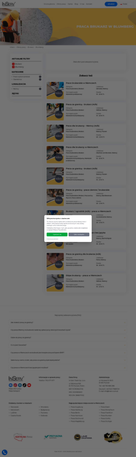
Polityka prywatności (52, 239)
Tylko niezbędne (79, 234)
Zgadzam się (57, 234)
